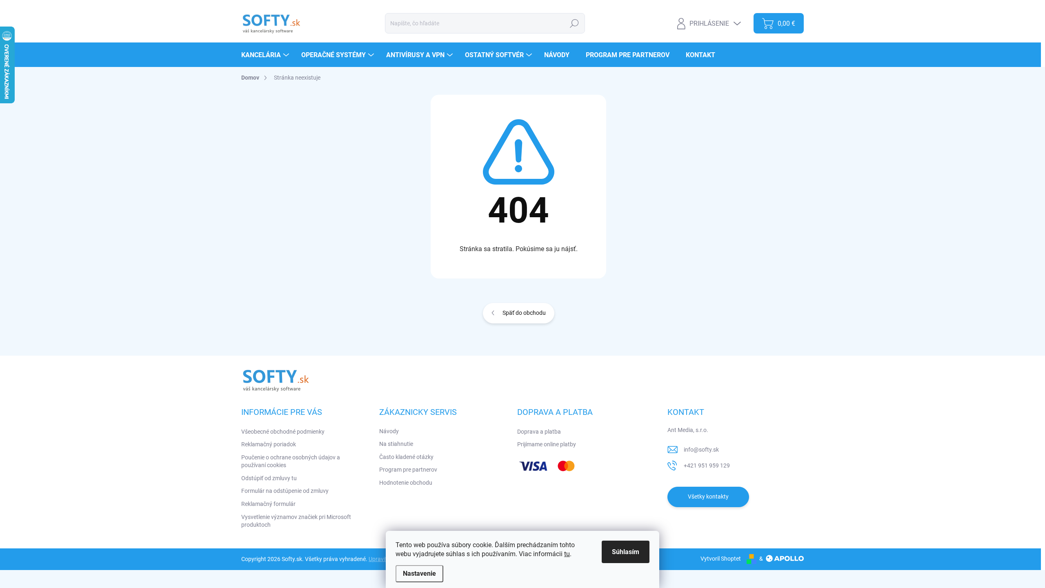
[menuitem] (266, 54)
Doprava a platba (539, 431)
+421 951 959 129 (707, 465)
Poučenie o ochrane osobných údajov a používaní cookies (290, 461)
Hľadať (574, 23)
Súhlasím (625, 552)
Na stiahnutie (396, 444)
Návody (389, 431)
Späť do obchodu (524, 313)
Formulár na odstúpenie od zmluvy (285, 491)
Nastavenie (419, 573)
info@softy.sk (701, 449)
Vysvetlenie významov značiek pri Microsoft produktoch (296, 521)
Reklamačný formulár (268, 504)
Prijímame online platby (546, 444)
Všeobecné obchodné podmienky (283, 431)
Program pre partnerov (408, 469)
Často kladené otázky (406, 457)
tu (567, 554)
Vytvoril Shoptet (720, 558)
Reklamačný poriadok (268, 444)
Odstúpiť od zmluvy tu (269, 478)
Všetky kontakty (708, 496)
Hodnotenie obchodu (405, 482)
